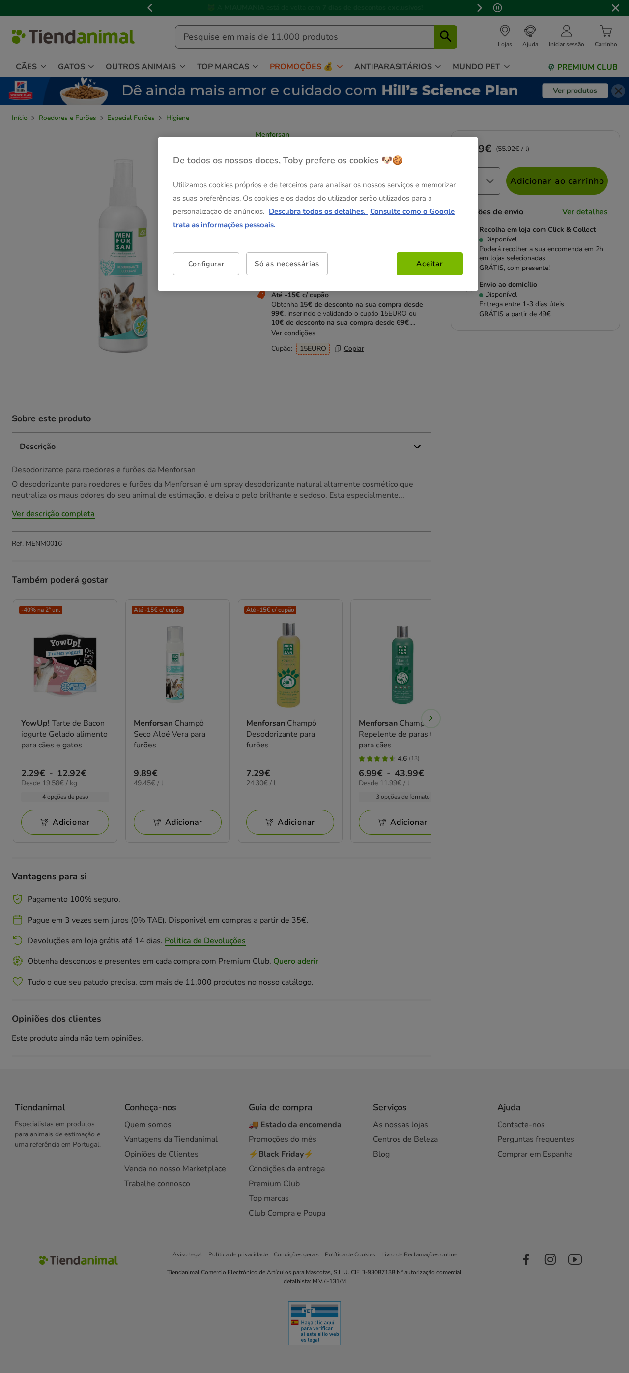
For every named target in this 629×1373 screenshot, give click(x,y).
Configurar (206, 264)
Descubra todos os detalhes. (318, 211)
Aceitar (429, 264)
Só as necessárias (287, 264)
